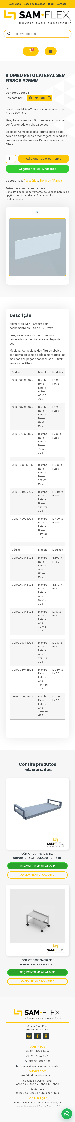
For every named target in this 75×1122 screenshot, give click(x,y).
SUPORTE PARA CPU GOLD (37, 964)
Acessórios (31, 180)
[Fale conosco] (66, 1113)
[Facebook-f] (37, 1036)
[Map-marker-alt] (46, 1036)
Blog (51, 4)
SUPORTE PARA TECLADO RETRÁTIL (37, 857)
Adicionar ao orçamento (43, 158)
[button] (51, 51)
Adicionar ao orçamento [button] (37, 874)
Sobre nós (15, 4)
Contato (61, 4)
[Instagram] (29, 1036)
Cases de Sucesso (34, 4)
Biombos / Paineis (51, 180)
